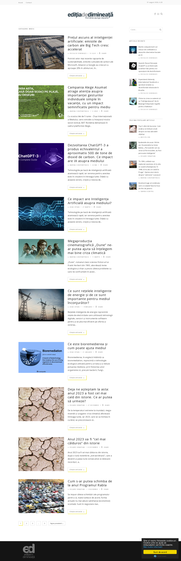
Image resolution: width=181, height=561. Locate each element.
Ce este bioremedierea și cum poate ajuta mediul (87, 346)
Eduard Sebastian (77, 405)
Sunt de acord (160, 551)
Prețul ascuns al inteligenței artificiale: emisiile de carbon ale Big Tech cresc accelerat (90, 43)
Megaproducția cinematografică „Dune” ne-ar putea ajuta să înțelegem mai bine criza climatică (90, 247)
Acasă (20, 2)
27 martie (87, 207)
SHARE (104, 53)
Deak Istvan (75, 207)
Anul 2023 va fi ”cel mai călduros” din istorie (87, 441)
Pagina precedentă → (57, 523)
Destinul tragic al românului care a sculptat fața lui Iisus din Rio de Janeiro (149, 186)
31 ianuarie (87, 352)
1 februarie (87, 307)
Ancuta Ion (145, 137)
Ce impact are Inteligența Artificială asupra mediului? (90, 201)
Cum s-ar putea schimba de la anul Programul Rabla (90, 483)
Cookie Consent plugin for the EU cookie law (160, 556)
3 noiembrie (93, 489)
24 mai (94, 165)
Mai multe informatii (152, 546)
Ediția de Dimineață (78, 53)
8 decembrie (93, 447)
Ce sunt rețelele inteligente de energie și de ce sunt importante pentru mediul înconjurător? (90, 297)
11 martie (96, 257)
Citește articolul (77, 76)
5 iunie (95, 111)
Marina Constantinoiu (79, 111)
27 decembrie (93, 405)
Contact (29, 2)
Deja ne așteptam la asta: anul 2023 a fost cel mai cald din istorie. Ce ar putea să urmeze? (90, 395)
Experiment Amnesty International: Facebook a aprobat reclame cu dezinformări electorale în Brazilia (149, 84)
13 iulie (93, 53)
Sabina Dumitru (147, 191)
